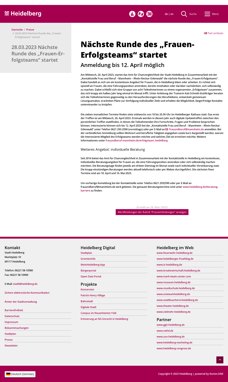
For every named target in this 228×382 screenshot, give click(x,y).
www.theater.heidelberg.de (173, 306)
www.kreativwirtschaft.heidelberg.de (178, 270)
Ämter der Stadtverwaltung (21, 301)
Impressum (11, 322)
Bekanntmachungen (17, 328)
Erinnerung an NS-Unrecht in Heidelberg (104, 319)
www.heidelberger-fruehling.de (175, 258)
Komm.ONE (216, 373)
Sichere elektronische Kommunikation (27, 292)
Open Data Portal (91, 276)
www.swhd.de (165, 330)
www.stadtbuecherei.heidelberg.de (177, 300)
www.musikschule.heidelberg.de (176, 288)
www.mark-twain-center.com (174, 276)
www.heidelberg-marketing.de (174, 342)
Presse (30, 29)
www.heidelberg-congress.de (174, 348)
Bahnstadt (87, 301)
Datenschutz (12, 316)
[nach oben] (219, 359)
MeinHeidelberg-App (93, 264)
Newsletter (11, 345)
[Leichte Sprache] (149, 14)
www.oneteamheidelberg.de (173, 294)
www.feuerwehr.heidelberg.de (174, 253)
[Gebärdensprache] (141, 14)
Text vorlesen (215, 33)
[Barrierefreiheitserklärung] (132, 14)
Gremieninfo (88, 258)
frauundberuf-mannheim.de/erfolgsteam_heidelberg (137, 140)
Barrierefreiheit (14, 310)
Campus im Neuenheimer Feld (98, 313)
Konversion (87, 289)
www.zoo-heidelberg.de (171, 336)
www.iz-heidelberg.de (169, 264)
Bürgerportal (88, 270)
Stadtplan (10, 333)
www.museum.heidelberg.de (173, 282)
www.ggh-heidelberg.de (171, 324)
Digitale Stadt (88, 307)
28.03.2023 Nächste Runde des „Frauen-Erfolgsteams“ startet (38, 53)
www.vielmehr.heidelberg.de (173, 311)
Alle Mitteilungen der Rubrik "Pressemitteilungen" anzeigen (152, 212)
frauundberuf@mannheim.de (186, 129)
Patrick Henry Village (93, 295)
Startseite (17, 29)
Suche (193, 14)
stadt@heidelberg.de (25, 284)
